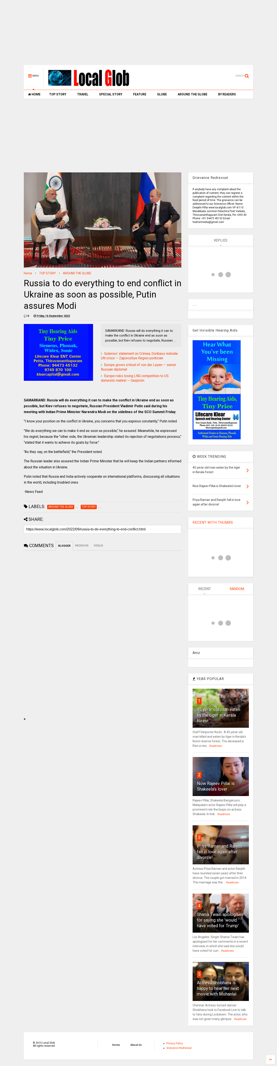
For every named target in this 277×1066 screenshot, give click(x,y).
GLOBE (162, 94)
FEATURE (139, 94)
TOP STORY (57, 94)
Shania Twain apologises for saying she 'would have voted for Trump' (220, 920)
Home (28, 273)
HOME (35, 94)
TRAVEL (82, 94)
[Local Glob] (92, 86)
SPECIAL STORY (110, 94)
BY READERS (227, 94)
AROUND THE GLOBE (192, 94)
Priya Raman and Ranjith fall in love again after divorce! (219, 852)
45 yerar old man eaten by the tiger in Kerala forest (218, 715)
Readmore (215, 745)
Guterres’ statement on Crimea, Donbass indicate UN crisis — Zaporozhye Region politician (139, 356)
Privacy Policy (174, 1043)
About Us (136, 1044)
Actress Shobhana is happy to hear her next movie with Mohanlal (218, 988)
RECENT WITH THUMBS (213, 522)
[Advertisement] (138, 34)
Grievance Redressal (179, 1048)
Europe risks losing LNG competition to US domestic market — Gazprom (135, 378)
